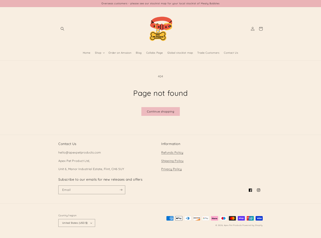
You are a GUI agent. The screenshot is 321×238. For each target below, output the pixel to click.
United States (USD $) (75, 222)
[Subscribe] (121, 189)
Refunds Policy (172, 152)
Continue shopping (160, 111)
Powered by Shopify (252, 225)
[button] (62, 29)
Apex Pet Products (233, 225)
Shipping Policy (172, 161)
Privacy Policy (171, 169)
